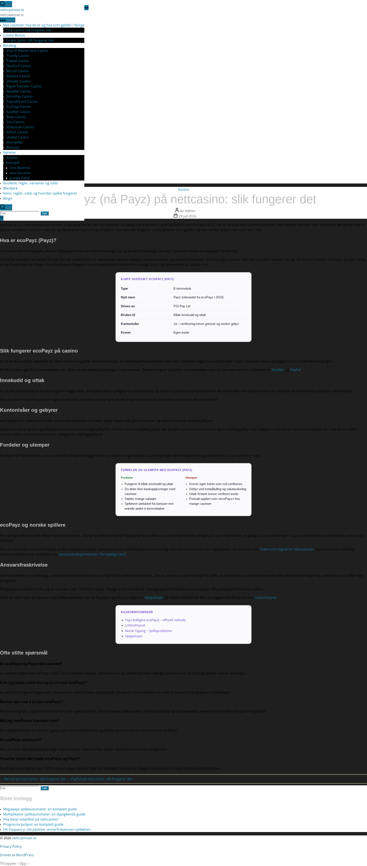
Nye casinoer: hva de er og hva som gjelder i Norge (43, 25)
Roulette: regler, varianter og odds (30, 183)
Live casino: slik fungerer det (29, 30)
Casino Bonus (14, 35)
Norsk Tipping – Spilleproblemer (148, 631)
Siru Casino (15, 122)
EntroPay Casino (19, 96)
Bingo (7, 198)
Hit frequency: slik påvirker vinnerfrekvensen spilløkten (47, 829)
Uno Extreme (20, 173)
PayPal (295, 369)
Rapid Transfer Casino (23, 86)
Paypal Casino (17, 60)
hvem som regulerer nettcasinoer (287, 549)
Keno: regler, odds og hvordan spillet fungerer (40, 193)
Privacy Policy (11, 846)
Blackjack (10, 188)
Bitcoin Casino (17, 71)
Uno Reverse (20, 167)
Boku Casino (16, 116)
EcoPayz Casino (18, 106)
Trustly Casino (17, 55)
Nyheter (9, 152)
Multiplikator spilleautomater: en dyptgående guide (44, 814)
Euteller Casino (18, 111)
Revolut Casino (18, 76)
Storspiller (14, 142)
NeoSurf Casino (18, 65)
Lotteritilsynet (265, 597)
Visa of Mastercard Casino (27, 50)
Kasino (11, 157)
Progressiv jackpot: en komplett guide (33, 824)
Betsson (12, 147)
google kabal (20, 178)
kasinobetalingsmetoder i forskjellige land (92, 554)
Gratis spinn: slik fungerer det (30, 40)
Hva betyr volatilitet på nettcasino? (31, 819)
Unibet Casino (17, 137)
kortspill (12, 162)
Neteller (278, 369)
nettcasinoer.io (12, 9)
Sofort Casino (17, 132)
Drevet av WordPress (17, 855)
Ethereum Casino (20, 127)
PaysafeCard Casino (22, 101)
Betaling (9, 45)
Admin (190, 211)
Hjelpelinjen (153, 597)
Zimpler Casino (18, 81)
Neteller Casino (18, 91)
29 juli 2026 (187, 216)
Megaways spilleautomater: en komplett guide (40, 809)
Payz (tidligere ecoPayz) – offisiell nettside (155, 620)
